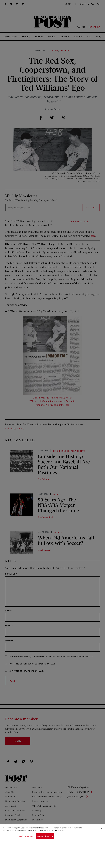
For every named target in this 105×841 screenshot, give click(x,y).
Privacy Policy (60, 830)
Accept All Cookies (45, 836)
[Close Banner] (101, 828)
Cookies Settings (26, 836)
